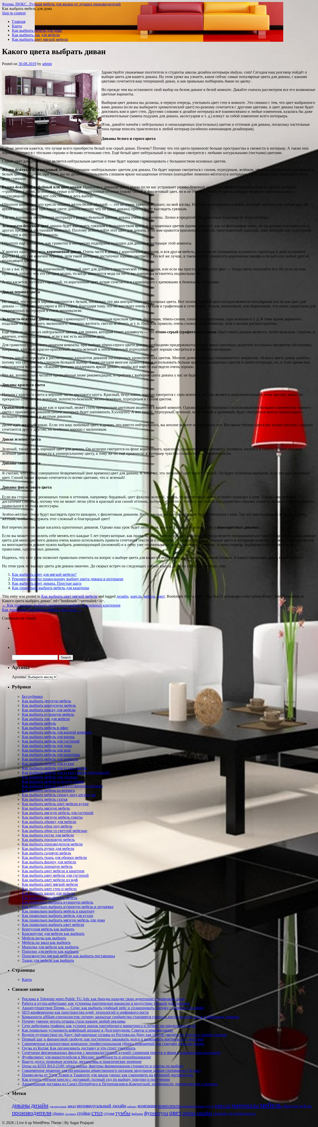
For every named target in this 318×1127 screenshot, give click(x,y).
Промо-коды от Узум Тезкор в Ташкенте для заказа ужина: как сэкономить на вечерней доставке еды (107, 1075)
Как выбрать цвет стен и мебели (49, 889)
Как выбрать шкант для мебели (48, 893)
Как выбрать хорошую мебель (47, 866)
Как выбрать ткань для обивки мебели (54, 857)
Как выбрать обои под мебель (47, 826)
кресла (136, 596)
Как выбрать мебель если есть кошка (53, 781)
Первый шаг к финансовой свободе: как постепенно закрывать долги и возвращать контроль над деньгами (113, 1039)
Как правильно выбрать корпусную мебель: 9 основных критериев (61, 605)
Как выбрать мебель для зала (46, 750)
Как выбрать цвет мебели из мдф (50, 880)
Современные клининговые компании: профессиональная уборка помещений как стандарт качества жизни (113, 1044)
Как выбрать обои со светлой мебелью (54, 831)
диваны (21, 1105)
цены (189, 1112)
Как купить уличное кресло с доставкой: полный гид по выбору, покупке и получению (96, 1079)
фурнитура (156, 1113)
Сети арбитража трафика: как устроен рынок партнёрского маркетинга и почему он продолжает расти (109, 1026)
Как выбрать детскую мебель (46, 701)
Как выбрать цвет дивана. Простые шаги (46, 583)
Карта (17, 26)
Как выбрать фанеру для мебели (49, 862)
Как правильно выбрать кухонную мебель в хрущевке (68, 907)
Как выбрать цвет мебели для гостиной (55, 875)
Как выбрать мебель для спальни (50, 777)
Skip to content (14, 13)
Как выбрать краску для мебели (49, 710)
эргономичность (242, 1113)
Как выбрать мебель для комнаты (50, 759)
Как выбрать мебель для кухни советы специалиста (65, 772)
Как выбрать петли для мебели (48, 835)
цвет (161, 596)
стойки (83, 1113)
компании (147, 1105)
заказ (71, 1106)
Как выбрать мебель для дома (37, 30)
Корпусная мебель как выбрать (48, 929)
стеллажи (70, 1114)
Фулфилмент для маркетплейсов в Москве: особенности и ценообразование (86, 1057)
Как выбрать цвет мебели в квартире (53, 871)
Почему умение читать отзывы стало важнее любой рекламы (73, 1021)
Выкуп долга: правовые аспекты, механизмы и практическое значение (82, 1061)
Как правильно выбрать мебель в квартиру (58, 911)
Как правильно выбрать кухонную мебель (57, 902)
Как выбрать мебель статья (44, 799)
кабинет (132, 1106)
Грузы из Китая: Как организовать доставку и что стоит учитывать (78, 1048)
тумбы (122, 1113)
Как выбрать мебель (39, 723)
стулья (109, 1113)
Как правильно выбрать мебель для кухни (57, 916)
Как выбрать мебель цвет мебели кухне (55, 804)
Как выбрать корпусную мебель (49, 705)
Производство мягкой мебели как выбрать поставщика (68, 956)
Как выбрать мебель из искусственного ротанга (62, 786)
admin (47, 64)
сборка (58, 1113)
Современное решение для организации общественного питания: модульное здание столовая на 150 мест (111, 1070)
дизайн (122, 596)
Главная (18, 21)
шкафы (204, 1113)
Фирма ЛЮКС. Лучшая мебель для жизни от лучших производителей (61, 4)
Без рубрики (32, 696)
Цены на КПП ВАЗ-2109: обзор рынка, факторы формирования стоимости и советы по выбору (103, 1066)
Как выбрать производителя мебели (52, 844)
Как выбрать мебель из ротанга (48, 790)
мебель (149, 596)
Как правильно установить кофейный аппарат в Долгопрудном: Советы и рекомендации (97, 1030)
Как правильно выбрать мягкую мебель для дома (63, 920)
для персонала (57, 1106)
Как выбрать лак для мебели (36, 35)
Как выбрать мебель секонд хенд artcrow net (59, 795)
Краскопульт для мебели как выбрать (53, 933)
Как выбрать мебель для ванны (48, 737)
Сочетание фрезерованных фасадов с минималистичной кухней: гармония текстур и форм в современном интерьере (121, 1052)
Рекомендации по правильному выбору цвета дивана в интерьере (67, 579)
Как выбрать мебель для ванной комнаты (57, 732)
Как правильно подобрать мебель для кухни (42, 610)
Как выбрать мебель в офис (45, 728)
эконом (220, 1113)
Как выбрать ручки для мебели (48, 848)
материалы (245, 1105)
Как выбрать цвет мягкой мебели (40, 39)
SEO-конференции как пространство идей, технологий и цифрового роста (85, 1012)
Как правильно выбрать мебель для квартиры (50, 588)
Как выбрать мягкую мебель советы (52, 817)
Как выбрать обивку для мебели (49, 822)
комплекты (169, 1105)
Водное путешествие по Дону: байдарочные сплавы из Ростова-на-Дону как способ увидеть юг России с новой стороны (124, 1035)
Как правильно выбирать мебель (49, 898)
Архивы (19, 677)
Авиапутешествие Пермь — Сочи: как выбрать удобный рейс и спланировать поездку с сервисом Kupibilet (113, 1008)
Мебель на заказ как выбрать (46, 942)
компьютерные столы (198, 1106)
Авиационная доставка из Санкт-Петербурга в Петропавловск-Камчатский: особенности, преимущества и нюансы (120, 1084)
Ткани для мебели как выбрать (48, 960)
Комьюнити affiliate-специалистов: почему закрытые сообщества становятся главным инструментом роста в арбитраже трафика (130, 1017)
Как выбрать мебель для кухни (48, 763)
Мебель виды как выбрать (44, 938)
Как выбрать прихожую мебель (48, 839)
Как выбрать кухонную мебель (48, 714)
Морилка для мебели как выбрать (50, 947)
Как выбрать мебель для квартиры (51, 754)
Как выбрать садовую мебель (46, 853)
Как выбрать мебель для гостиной (51, 741)
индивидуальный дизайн (101, 1105)
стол (97, 1113)
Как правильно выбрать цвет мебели (53, 924)
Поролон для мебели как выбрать (50, 951)
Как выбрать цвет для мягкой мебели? (44, 574)
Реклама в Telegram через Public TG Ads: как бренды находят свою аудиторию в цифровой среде (103, 999)
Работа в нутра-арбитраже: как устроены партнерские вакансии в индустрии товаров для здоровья (106, 1003)
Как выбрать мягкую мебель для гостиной (57, 813)
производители (31, 1112)
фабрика (137, 1114)
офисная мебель (297, 1106)
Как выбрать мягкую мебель (46, 808)
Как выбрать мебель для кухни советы (54, 768)
